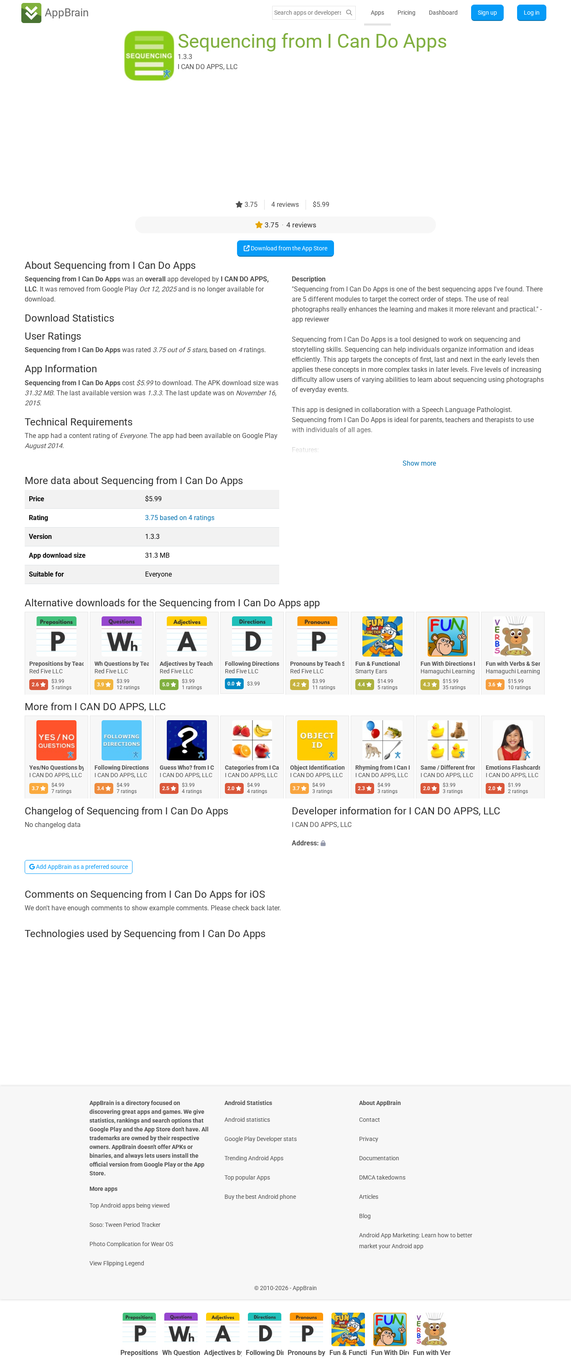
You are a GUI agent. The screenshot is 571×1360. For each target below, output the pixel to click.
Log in (532, 12)
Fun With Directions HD (448, 663)
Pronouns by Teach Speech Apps (317, 663)
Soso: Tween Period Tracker (125, 1224)
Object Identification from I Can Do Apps (317, 768)
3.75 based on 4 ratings (179, 518)
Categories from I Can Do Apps (252, 768)
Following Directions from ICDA (121, 768)
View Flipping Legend (116, 1263)
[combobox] (308, 12)
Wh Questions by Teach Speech (121, 663)
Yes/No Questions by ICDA (56, 768)
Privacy (368, 1139)
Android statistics (247, 1119)
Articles (368, 1196)
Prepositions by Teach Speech (56, 663)
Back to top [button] (550, 1284)
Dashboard (443, 12)
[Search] (349, 12)
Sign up (487, 12)
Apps (377, 12)
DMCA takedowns (382, 1177)
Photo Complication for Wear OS (131, 1244)
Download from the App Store (288, 248)
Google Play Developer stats (260, 1139)
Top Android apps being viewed (129, 1205)
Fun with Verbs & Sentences (513, 663)
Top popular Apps (247, 1177)
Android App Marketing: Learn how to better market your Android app (415, 1240)
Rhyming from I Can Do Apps (382, 768)
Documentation (379, 1158)
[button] (419, 843)
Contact (369, 1119)
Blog (365, 1216)
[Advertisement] (275, 141)
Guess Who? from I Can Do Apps (187, 768)
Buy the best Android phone (260, 1196)
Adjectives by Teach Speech (187, 663)
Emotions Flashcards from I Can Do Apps (513, 768)
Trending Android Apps (253, 1158)
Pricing (407, 12)
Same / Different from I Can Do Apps (448, 768)
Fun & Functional (377, 663)
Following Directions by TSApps (252, 663)
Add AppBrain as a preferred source (81, 866)
